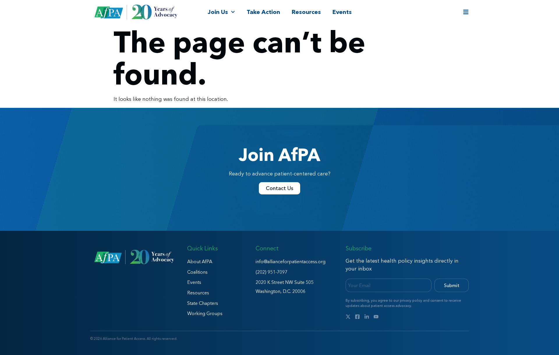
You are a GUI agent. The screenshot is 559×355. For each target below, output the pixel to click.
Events (342, 11)
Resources (306, 11)
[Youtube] (376, 316)
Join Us (218, 11)
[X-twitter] (348, 316)
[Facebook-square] (357, 316)
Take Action (263, 11)
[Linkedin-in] (366, 316)
